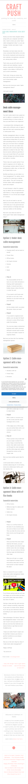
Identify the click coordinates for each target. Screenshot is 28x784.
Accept (14, 394)
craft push (14, 10)
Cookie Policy (10, 404)
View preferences (14, 401)
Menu (14, 24)
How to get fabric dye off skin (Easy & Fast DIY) (19, 666)
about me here (17, 739)
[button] (26, 379)
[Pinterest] (13, 747)
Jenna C (14, 29)
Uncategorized (15, 657)
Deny (14, 398)
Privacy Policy (17, 404)
